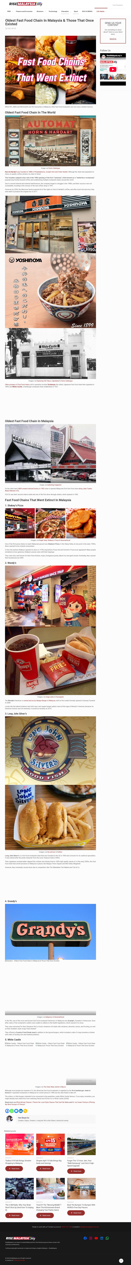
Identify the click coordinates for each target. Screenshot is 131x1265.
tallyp (47, 1017)
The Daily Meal (49, 1087)
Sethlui (59, 852)
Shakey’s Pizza (53, 540)
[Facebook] (7, 1111)
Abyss (63, 1087)
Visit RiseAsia (118, 5)
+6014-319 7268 (66, 1227)
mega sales (50, 697)
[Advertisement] (50, 403)
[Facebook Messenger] (16, 1111)
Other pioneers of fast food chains (17, 385)
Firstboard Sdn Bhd (19, 1260)
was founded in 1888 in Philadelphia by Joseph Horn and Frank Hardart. (36, 172)
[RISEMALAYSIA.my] (25, 4)
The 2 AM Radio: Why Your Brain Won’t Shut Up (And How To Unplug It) (19, 1207)
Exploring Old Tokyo (44, 381)
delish (57, 1087)
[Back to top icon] (121, 1261)
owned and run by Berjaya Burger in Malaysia (39, 701)
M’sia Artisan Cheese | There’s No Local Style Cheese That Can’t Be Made (42, 1102)
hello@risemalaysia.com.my (89, 1227)
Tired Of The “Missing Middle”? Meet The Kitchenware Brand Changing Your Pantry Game (48, 1207)
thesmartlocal (65, 540)
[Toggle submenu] (12, 11)
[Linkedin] (21, 1111)
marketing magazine (54, 485)
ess (51, 1017)
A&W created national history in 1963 (31, 489)
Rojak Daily (43, 540)
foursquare (60, 697)
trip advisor (51, 852)
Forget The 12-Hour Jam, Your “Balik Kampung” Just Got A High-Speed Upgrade (80, 1163)
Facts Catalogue (54, 168)
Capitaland (55, 381)
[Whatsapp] (12, 1111)
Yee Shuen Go (23, 1118)
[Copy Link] (25, 1111)
